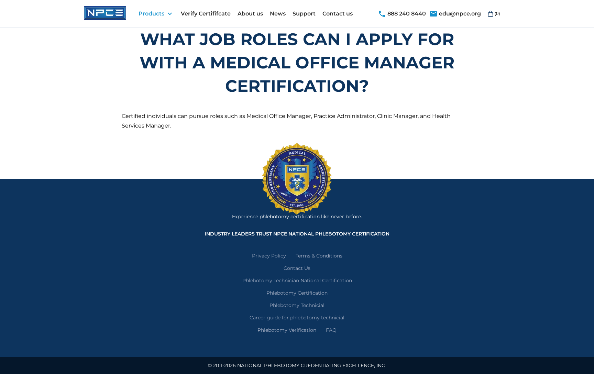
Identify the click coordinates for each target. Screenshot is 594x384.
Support (304, 13)
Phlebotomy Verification (286, 330)
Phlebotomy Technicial (297, 305)
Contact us (337, 13)
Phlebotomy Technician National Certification (297, 280)
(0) (497, 13)
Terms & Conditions (319, 256)
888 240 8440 (402, 14)
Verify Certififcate (206, 13)
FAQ (331, 330)
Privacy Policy (269, 256)
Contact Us (297, 268)
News (278, 13)
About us (250, 13)
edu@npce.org (455, 14)
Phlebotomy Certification (297, 293)
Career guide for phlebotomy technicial (297, 318)
